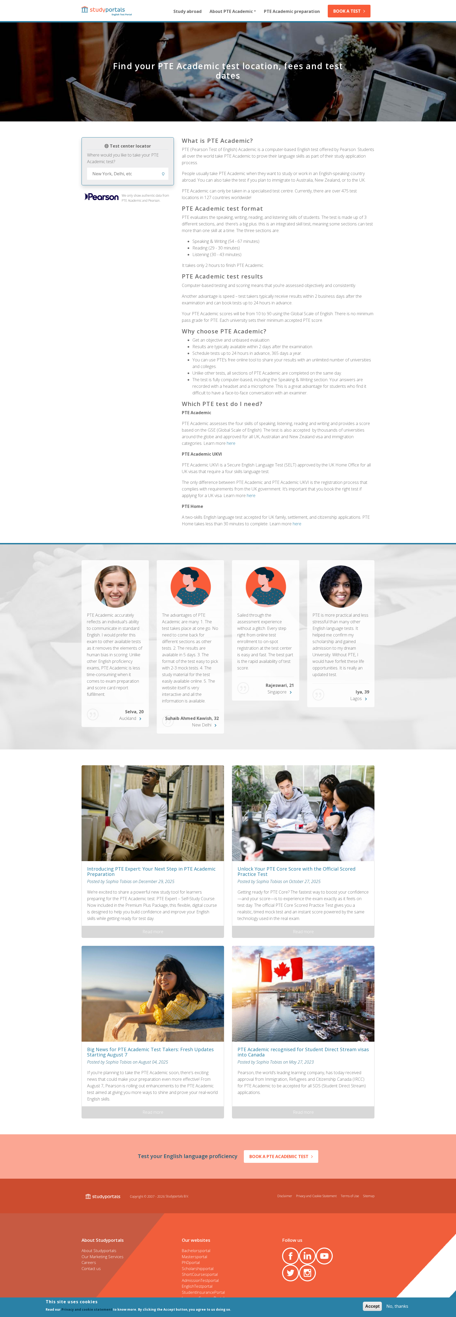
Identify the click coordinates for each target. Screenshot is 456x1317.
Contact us (91, 1268)
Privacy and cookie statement (86, 1309)
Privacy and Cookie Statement (316, 1196)
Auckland (127, 718)
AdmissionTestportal (200, 1280)
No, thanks (397, 1306)
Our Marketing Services (103, 1256)
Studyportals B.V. (177, 1196)
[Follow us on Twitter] (290, 1272)
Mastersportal (194, 1256)
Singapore (277, 692)
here (231, 443)
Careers (89, 1262)
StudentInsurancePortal (203, 1292)
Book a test (347, 11)
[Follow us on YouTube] (324, 1256)
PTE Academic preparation (292, 11)
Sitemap (368, 1196)
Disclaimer (284, 1196)
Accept (372, 1306)
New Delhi (201, 725)
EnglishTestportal (197, 1286)
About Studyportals (99, 1250)
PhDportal (191, 1262)
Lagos (356, 698)
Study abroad (187, 11)
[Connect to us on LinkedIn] (307, 1256)
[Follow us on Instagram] (307, 1272)
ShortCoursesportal (200, 1274)
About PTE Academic (231, 11)
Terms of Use (350, 1196)
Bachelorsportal (196, 1250)
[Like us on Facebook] (290, 1256)
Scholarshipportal (197, 1268)
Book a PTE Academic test (278, 1156)
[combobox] (127, 174)
